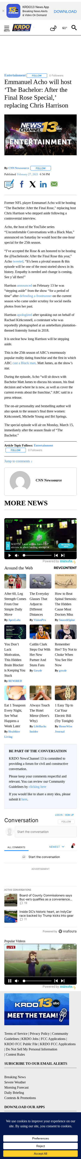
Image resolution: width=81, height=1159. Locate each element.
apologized (24, 315)
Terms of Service (15, 1033)
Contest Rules (15, 1054)
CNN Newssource (18, 168)
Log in (59, 814)
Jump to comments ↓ (18, 461)
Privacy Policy (40, 1033)
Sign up (69, 814)
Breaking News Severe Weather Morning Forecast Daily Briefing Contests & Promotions (20, 1087)
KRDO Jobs (29, 1039)
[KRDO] (23, 27)
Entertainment (43, 445)
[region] (40, 874)
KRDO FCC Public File (21, 1044)
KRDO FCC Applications (58, 1044)
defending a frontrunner (35, 296)
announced (24, 285)
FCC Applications (53, 1039)
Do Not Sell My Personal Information (31, 1049)
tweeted (18, 261)
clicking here (37, 787)
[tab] (16, 847)
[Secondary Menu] (10, 27)
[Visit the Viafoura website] (67, 931)
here (24, 799)
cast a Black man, (25, 363)
